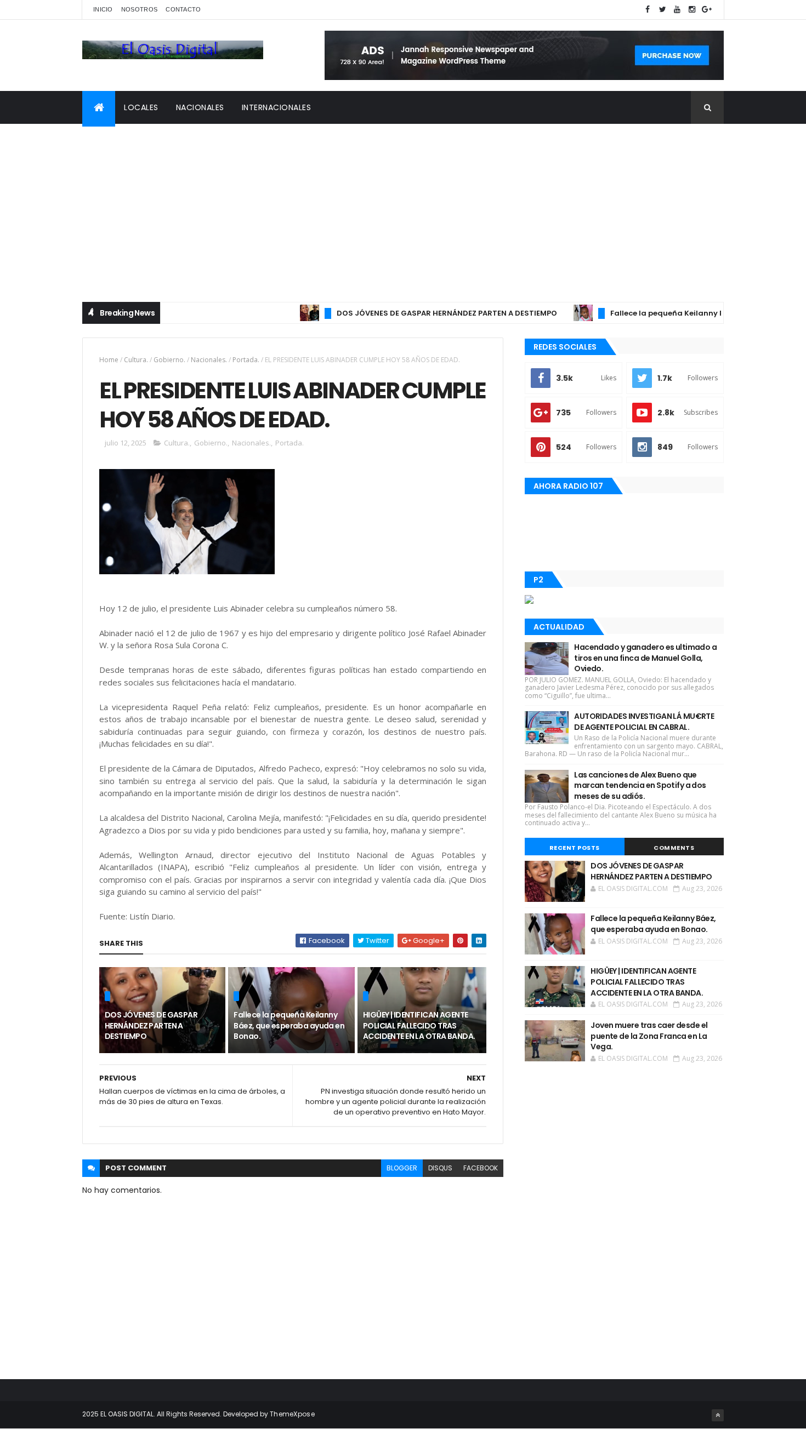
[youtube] (677, 9)
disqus (440, 1168)
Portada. (245, 359)
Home (108, 359)
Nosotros (139, 9)
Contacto (183, 9)
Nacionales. (209, 359)
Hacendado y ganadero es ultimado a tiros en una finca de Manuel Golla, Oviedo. (645, 658)
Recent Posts (574, 847)
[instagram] (692, 9)
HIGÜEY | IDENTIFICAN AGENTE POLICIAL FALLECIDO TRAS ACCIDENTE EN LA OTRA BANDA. (419, 1025)
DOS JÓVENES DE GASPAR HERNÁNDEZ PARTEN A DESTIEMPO (421, 313)
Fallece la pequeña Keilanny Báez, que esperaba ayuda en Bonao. (289, 1025)
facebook (480, 1168)
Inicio (103, 9)
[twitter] (662, 9)
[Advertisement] (403, 206)
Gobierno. (169, 359)
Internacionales (276, 107)
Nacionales (200, 107)
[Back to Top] (718, 1415)
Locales (141, 107)
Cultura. (136, 359)
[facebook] (648, 9)
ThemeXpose (292, 1414)
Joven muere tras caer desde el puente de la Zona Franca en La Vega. (649, 1036)
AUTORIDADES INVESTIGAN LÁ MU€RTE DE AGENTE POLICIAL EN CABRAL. (644, 722)
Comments (674, 847)
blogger (402, 1168)
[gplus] (707, 9)
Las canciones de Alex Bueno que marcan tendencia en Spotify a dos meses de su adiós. (640, 785)
